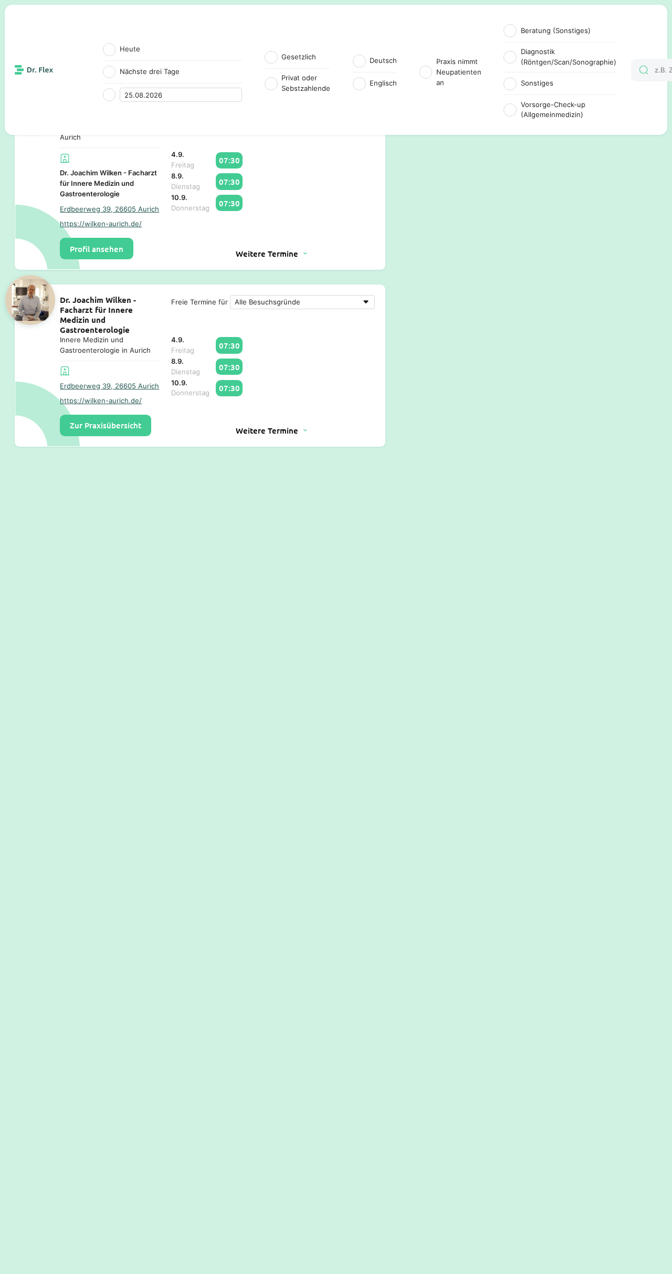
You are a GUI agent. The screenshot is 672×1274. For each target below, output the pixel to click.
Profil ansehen (96, 249)
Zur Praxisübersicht (105, 425)
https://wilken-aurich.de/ (101, 223)
